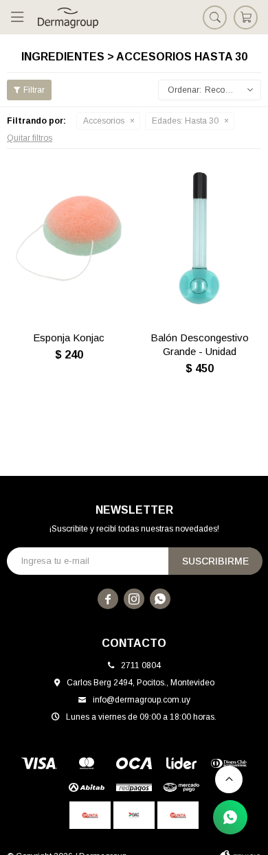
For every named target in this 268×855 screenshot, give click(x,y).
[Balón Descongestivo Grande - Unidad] (199, 238)
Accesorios (103, 121)
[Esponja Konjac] (69, 238)
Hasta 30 (185, 121)
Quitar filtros (29, 138)
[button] (214, 17)
